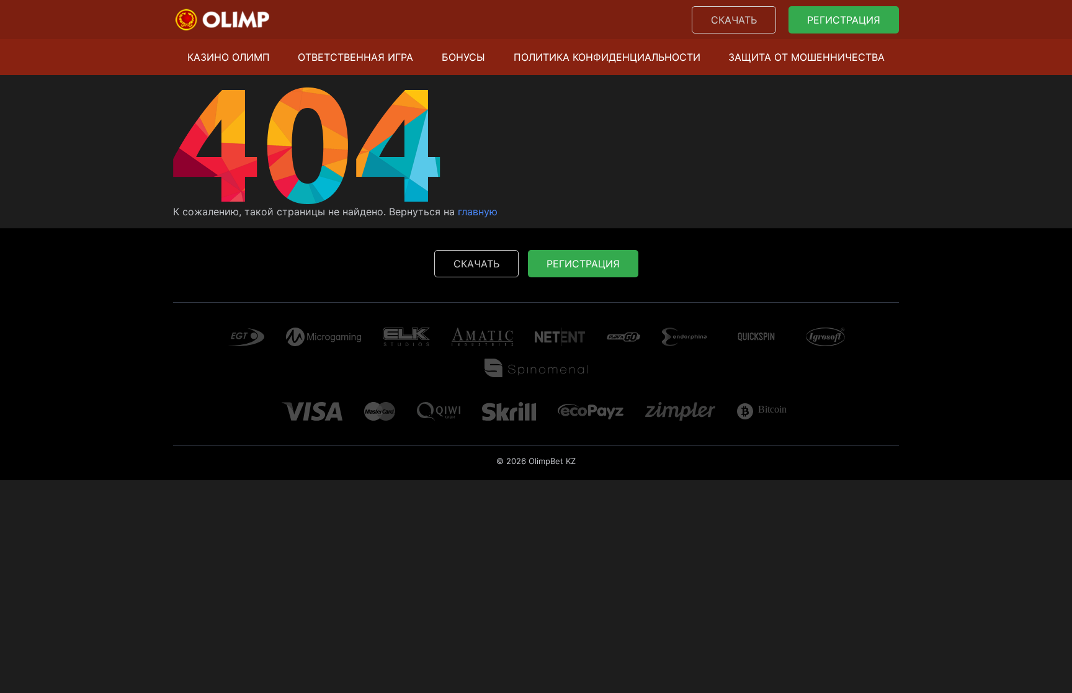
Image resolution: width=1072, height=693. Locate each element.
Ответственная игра (355, 57)
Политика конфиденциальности (607, 57)
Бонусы (463, 57)
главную (478, 211)
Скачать (734, 20)
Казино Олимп (228, 57)
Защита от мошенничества (806, 57)
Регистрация (843, 20)
